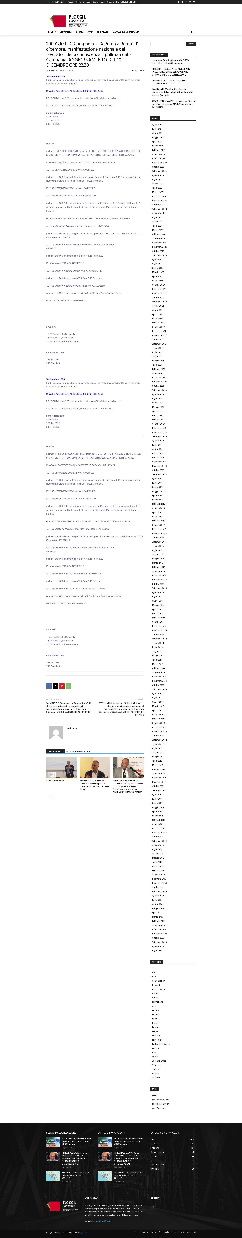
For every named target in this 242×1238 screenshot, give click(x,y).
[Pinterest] (62, 686)
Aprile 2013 (157, 710)
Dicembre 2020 (159, 377)
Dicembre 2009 (159, 878)
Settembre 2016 (159, 541)
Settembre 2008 (159, 942)
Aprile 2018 (157, 495)
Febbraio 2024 (158, 234)
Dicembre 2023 (159, 242)
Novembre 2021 (159, 335)
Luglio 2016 (157, 550)
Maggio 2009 (158, 908)
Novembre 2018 (159, 466)
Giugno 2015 (158, 600)
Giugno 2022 (158, 310)
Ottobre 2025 (158, 166)
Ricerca (155, 1048)
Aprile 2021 (157, 364)
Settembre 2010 (159, 841)
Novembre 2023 (159, 246)
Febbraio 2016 (158, 567)
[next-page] (52, 797)
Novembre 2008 (159, 933)
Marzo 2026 (157, 145)
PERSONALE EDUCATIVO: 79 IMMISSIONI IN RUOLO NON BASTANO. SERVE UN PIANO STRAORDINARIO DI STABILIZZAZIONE (171, 72)
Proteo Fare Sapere (161, 1044)
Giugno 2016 (158, 554)
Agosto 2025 (158, 175)
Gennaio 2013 (158, 723)
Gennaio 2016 (158, 571)
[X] (186, 2)
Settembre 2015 (159, 588)
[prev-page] (48, 797)
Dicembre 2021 (159, 331)
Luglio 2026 (157, 129)
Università (156, 1077)
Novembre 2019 (159, 432)
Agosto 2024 (158, 213)
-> (153, 968)
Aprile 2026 (157, 141)
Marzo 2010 (157, 866)
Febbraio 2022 (158, 322)
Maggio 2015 (158, 605)
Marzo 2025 (157, 192)
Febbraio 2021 (158, 369)
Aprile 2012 (157, 761)
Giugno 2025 (158, 183)
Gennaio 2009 (158, 925)
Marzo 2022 (157, 318)
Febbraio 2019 (158, 457)
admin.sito (53, 70)
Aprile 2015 (157, 609)
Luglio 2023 (157, 263)
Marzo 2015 (157, 613)
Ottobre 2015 (158, 584)
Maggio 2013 (158, 706)
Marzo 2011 (157, 815)
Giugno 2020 (158, 402)
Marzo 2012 (157, 765)
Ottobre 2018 (158, 470)
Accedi (155, 1095)
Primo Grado (158, 1039)
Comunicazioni (158, 980)
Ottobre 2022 (158, 297)
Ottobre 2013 (158, 685)
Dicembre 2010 (159, 828)
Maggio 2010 (158, 857)
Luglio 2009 (157, 900)
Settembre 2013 (159, 689)
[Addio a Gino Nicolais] (61, 767)
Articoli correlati (55, 751)
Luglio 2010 (157, 849)
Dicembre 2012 (159, 727)
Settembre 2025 (159, 171)
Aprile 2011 (157, 811)
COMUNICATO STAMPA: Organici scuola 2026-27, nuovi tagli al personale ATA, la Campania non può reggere (174, 104)
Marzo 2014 (157, 664)
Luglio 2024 (157, 217)
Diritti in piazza (158, 989)
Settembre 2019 (159, 436)
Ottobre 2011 (158, 786)
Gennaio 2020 (158, 423)
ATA (154, 976)
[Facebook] (178, 2)
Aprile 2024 (157, 225)
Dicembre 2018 (159, 461)
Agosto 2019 (158, 440)
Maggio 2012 (158, 756)
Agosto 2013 (158, 693)
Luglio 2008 (157, 950)
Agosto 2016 (158, 546)
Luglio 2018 (157, 482)
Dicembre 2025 (159, 158)
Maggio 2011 (158, 807)
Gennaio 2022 (158, 327)
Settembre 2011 (159, 790)
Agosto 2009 (158, 895)
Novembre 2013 (159, 680)
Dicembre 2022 (159, 289)
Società (155, 1073)
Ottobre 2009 (158, 887)
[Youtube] (194, 2)
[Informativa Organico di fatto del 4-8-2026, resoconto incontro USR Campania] (53, 1142)
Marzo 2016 (157, 562)
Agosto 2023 (158, 259)
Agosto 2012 (158, 744)
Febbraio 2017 (158, 520)
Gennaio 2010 (158, 874)
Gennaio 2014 (158, 672)
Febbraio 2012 (158, 769)
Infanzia (155, 1010)
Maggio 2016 (158, 558)
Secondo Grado (159, 1060)
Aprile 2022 (157, 314)
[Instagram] (182, 2)
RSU (154, 1052)
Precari (155, 1027)
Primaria (156, 1035)
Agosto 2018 (158, 478)
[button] (192, 32)
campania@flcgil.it (103, 1221)
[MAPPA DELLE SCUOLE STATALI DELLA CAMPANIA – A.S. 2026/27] (53, 1176)
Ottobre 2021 (158, 339)
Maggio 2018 (158, 491)
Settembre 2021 (159, 343)
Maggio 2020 (158, 407)
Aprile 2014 (157, 659)
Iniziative (156, 1014)
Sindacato (156, 1069)
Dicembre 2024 (159, 196)
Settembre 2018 (159, 474)
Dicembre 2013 (159, 676)
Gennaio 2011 (158, 824)
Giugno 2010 (158, 853)
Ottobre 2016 (158, 537)
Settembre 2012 (159, 739)
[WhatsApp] (68, 686)
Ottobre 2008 (158, 937)
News (154, 1023)
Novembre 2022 (159, 293)
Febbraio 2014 (158, 668)
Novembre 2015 (159, 579)
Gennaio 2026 (158, 154)
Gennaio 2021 (158, 373)
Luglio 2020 (157, 398)
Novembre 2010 (159, 832)
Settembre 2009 (159, 891)
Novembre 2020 (159, 381)
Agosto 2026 (158, 124)
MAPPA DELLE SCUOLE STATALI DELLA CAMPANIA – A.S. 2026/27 (169, 82)
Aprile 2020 (157, 411)
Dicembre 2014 (159, 626)
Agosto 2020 (158, 394)
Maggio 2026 (158, 137)
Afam (154, 972)
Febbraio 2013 (158, 718)
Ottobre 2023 (158, 251)
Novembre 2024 (159, 200)
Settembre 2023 (159, 255)
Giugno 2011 (158, 803)
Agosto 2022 (158, 305)
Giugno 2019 (158, 449)
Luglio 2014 (157, 647)
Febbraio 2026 (158, 150)
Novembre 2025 (159, 162)
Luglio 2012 (157, 748)
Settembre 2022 (159, 301)
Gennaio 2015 (158, 621)
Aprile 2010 (157, 862)
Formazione (157, 1002)
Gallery (155, 1006)
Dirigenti (156, 985)
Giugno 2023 (158, 268)
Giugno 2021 (158, 356)
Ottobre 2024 (158, 204)
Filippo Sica (82, 1232)
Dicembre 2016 (159, 529)
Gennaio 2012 (158, 773)
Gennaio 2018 (158, 508)
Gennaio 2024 (158, 238)
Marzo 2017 (157, 516)
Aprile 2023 (157, 276)
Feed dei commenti (161, 1103)
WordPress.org (159, 1108)
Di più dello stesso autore (78, 751)
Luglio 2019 (157, 445)
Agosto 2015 (158, 592)
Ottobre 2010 (158, 836)
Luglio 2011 (157, 798)
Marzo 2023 (157, 280)
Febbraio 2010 (158, 870)
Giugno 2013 (158, 702)
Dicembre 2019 (159, 428)
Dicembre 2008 (159, 929)
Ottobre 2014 (158, 634)
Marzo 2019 (157, 453)
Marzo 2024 (157, 230)
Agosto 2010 (158, 845)
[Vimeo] (190, 2)
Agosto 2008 (158, 946)
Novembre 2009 (159, 883)
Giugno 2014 (158, 651)
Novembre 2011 (159, 782)
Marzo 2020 (157, 415)
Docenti (155, 993)
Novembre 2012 (159, 731)
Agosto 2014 (158, 643)
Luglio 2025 (157, 179)
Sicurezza (156, 1065)
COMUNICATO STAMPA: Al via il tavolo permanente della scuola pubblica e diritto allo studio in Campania (172, 92)
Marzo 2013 (157, 714)
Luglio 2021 (157, 352)
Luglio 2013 (157, 697)
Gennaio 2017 (158, 525)
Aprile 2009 (157, 912)
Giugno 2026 (158, 133)
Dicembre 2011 (159, 777)
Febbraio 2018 (158, 504)
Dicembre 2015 (159, 575)
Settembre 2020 (159, 390)
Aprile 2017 (157, 512)
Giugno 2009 (158, 904)
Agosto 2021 (158, 348)
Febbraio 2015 (158, 617)
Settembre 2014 (159, 638)
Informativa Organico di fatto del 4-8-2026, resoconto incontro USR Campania (171, 61)
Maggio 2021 (158, 360)
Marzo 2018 (157, 499)
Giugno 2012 (158, 752)
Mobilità (155, 1018)
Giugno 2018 (158, 487)
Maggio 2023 (158, 272)
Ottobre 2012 (158, 735)
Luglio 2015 (157, 596)
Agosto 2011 (158, 794)
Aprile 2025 (157, 188)
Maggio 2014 (158, 655)
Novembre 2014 (159, 630)
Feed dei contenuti (160, 1099)
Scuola (155, 1056)
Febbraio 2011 (158, 819)
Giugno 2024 (158, 221)
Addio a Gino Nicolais (55, 781)
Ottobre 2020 (158, 386)
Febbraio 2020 (158, 419)
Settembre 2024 (159, 209)
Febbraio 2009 (158, 921)
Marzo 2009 (157, 916)
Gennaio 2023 (158, 284)
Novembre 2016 (159, 533)
